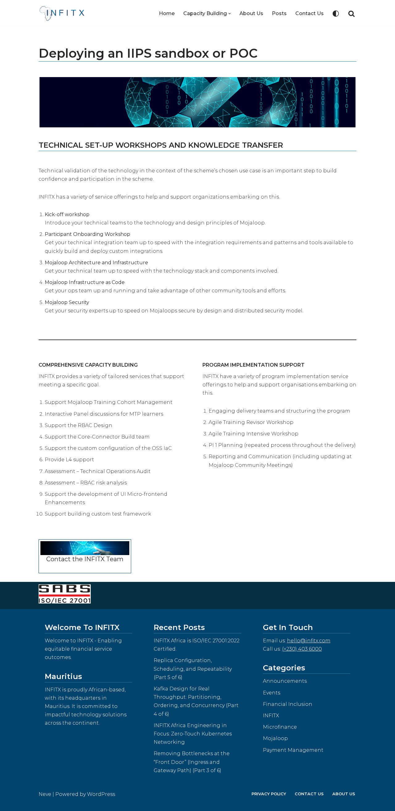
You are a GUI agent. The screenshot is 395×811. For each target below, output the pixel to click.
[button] (229, 13)
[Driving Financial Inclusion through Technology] (64, 13)
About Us (251, 13)
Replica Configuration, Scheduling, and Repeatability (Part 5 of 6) (193, 668)
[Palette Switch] (336, 13)
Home (167, 13)
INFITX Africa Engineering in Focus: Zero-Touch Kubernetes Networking (193, 733)
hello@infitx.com (309, 641)
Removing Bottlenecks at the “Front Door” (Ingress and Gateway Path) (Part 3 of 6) (192, 762)
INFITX (271, 715)
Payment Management (293, 750)
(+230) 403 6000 (302, 649)
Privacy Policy (269, 794)
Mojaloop (275, 738)
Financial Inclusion (287, 704)
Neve (45, 794)
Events (271, 693)
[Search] (351, 13)
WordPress (101, 794)
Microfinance (280, 727)
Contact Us (309, 13)
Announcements (285, 681)
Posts (279, 13)
